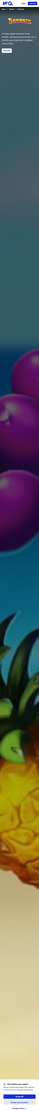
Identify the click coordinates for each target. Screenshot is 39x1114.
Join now (32, 3)
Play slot (6, 51)
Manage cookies (18, 1108)
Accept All (19, 1097)
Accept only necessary (19, 1102)
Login (23, 3)
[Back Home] (8, 3)
